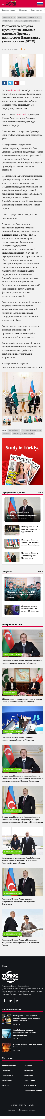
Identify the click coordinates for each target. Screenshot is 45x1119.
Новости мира (10, 693)
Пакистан (7, 21)
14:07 (18, 1024)
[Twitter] (10, 1000)
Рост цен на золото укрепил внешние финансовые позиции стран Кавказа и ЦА (26, 1018)
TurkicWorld (14, 90)
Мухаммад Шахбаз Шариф (26, 21)
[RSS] (16, 1000)
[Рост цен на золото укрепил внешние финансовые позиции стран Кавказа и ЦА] (6, 1019)
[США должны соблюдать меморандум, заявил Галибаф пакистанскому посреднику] (22, 682)
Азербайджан (9, 17)
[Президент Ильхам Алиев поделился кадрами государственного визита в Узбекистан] (22, 643)
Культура (5, 1085)
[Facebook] (4, 1000)
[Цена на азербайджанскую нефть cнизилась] (6, 1047)
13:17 (18, 1039)
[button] (40, 393)
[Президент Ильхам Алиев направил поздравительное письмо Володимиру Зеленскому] (22, 509)
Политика (6, 1070)
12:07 (18, 1050)
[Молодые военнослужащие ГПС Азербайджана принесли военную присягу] (22, 589)
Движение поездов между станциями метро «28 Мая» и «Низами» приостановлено (29, 611)
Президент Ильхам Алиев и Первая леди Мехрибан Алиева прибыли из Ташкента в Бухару (20, 942)
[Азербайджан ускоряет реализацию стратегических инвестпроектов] (6, 1033)
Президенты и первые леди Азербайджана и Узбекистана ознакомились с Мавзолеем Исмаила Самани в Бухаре (21, 860)
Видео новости (7, 1075)
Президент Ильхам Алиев (29, 17)
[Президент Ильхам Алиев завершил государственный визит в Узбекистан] (22, 720)
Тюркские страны (9, 1065)
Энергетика (28, 1075)
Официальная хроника (13, 654)
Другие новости (30, 1085)
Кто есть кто (7, 1080)
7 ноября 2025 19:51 (10, 49)
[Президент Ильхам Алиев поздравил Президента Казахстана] (12, 557)
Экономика (28, 1070)
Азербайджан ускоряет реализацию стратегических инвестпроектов (25, 1032)
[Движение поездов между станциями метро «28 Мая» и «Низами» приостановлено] (12, 610)
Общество (28, 1065)
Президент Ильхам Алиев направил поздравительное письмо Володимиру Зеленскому (18, 901)
